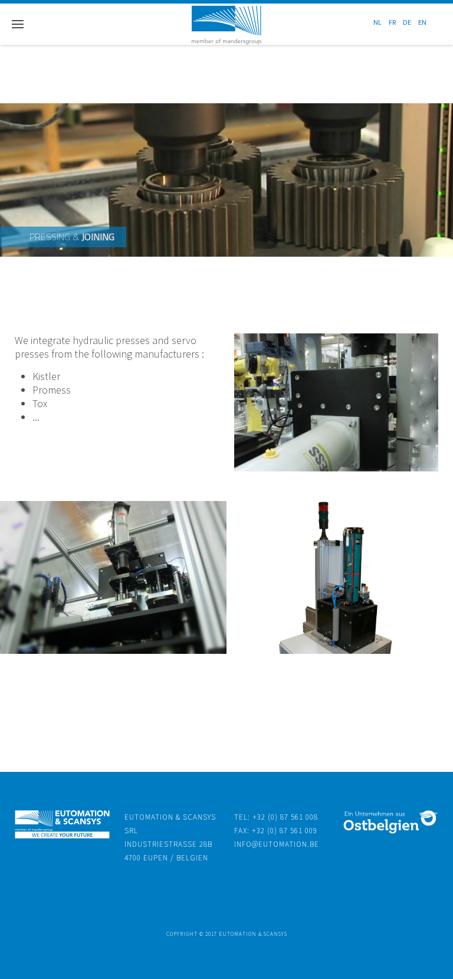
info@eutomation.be (276, 844)
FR (393, 22)
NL (378, 22)
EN (422, 22)
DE (407, 22)
